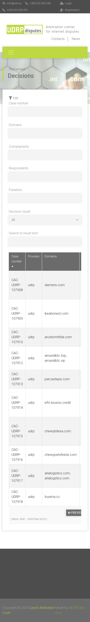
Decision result (19, 211)
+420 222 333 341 (17, 9)
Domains (15, 125)
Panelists (15, 190)
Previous (78, 512)
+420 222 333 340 (40, 3)
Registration (72, 9)
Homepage (17, 69)
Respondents (18, 168)
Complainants (19, 146)
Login (68, 3)
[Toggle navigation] (11, 52)
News (76, 39)
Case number (18, 103)
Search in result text (23, 233)
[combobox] (45, 220)
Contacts (58, 39)
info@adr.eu (14, 3)
